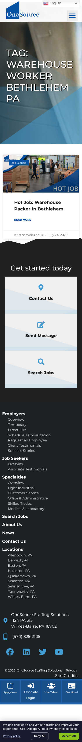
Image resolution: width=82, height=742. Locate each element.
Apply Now (10, 692)
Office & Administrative (28, 498)
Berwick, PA (18, 560)
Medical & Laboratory (26, 509)
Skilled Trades (20, 503)
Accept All (69, 736)
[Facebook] (9, 651)
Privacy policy (12, 736)
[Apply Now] (10, 685)
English (55, 3)
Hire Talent (51, 692)
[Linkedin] (26, 651)
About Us (12, 524)
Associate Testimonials (27, 469)
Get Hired (72, 692)
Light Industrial (21, 488)
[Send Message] (41, 324)
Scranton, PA (19, 581)
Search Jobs (41, 372)
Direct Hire (17, 430)
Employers (13, 413)
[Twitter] (42, 651)
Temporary (17, 425)
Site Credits (66, 675)
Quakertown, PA (22, 576)
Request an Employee (27, 440)
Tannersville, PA (21, 591)
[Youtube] (59, 651)
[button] (72, 15)
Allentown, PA (20, 555)
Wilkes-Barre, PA (22, 597)
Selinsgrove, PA (21, 586)
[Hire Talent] (51, 685)
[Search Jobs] (41, 361)
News (8, 532)
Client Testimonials (24, 445)
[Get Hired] (71, 685)
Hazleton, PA (19, 571)
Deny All (39, 736)
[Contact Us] (41, 287)
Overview (16, 419)
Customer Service (23, 493)
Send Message (41, 335)
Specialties (14, 477)
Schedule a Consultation (29, 435)
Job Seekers (15, 458)
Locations (12, 549)
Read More (22, 219)
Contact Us (41, 298)
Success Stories (21, 451)
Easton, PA (17, 565)
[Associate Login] (31, 685)
